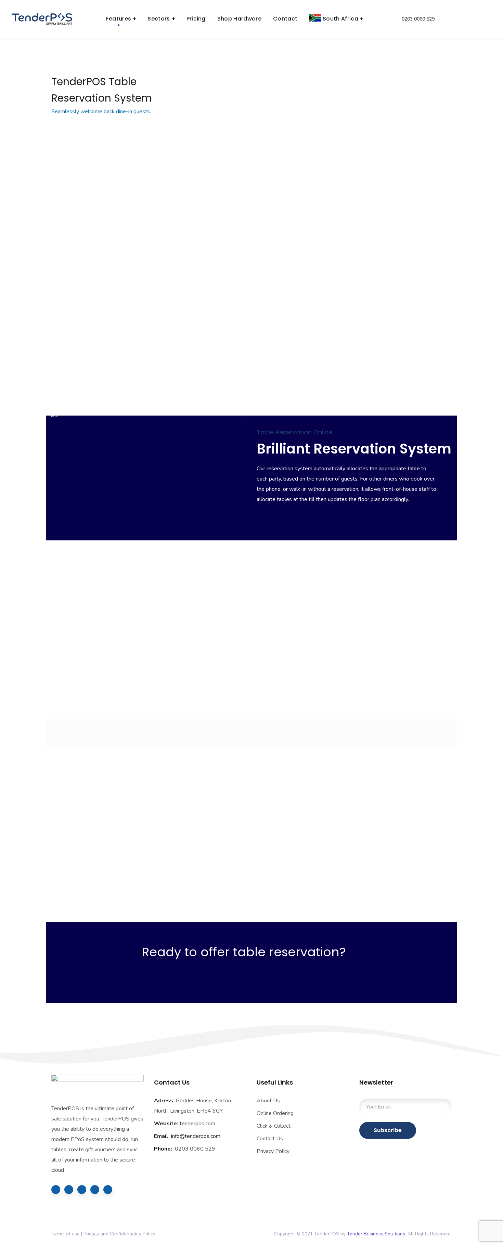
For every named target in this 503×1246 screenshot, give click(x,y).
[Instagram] (94, 1189)
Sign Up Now (256, 987)
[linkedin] (81, 1189)
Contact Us (270, 1138)
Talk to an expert (102, 372)
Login (471, 18)
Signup (205, 372)
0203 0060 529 (417, 19)
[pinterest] (107, 1189)
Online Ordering (275, 1113)
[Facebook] (68, 1189)
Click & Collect (274, 1126)
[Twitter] (55, 1189)
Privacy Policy (273, 1151)
